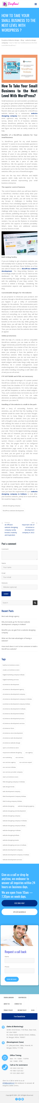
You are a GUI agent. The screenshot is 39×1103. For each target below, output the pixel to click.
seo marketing (7, 757)
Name (4, 563)
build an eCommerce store (11, 665)
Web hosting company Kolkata (12, 801)
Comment (5, 549)
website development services (12, 860)
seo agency (29, 752)
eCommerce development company (14, 694)
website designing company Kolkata (14, 826)
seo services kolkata (9, 767)
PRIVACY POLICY (8, 1010)
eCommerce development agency (13, 689)
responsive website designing (12, 752)
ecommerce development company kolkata (16, 704)
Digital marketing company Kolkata (13, 675)
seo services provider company (13, 772)
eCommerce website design (11, 743)
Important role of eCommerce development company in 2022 (28, 528)
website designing (8, 806)
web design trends (8, 787)
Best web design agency (10, 616)
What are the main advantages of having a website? (17, 639)
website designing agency (26, 806)
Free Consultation (19, 1016)
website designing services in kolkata (14, 845)
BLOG (32, 1010)
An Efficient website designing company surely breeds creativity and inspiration (11, 529)
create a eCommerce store (11, 670)
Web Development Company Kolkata (14, 796)
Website (5, 583)
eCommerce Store (8, 728)
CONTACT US (18, 1004)
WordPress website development (13, 511)
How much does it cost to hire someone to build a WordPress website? (19, 647)
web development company (11, 791)
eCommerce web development (12, 738)
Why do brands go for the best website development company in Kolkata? (16, 623)
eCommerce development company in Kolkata (17, 699)
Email (3, 573)
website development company (13, 850)
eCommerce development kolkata (13, 714)
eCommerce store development (13, 733)
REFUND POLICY (22, 1010)
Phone (7, 967)
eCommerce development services (14, 723)
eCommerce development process (13, 718)
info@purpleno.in (8, 1083)
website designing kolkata (11, 835)
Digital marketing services (11, 680)
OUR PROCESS (22, 997)
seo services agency (9, 762)
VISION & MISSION (9, 997)
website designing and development (14, 811)
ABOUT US (7, 1004)
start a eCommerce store (10, 777)
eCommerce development (11, 684)
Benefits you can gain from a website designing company (18, 631)
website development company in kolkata (16, 855)
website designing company (11, 506)
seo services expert (25, 762)
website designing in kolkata (12, 830)
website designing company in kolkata (15, 821)
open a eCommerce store (11, 748)
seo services (19, 757)
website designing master (11, 840)
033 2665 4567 (19, 903)
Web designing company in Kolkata (14, 782)
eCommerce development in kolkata (14, 709)
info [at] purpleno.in (19, 912)
